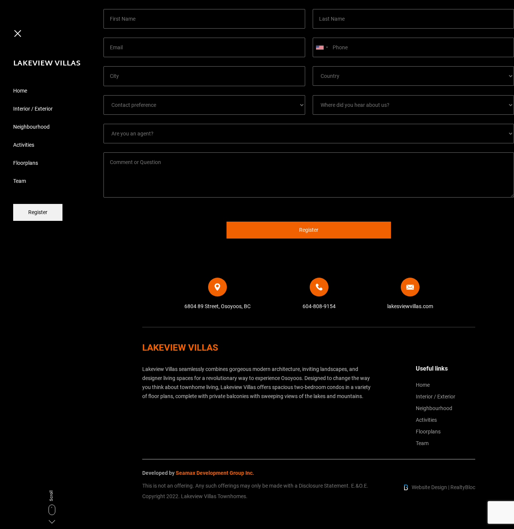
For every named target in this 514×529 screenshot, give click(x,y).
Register (37, 212)
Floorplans (25, 163)
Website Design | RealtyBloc (443, 487)
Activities (23, 145)
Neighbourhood (31, 127)
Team (19, 181)
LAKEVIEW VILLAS (47, 63)
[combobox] (321, 47)
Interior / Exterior (33, 109)
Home (20, 91)
